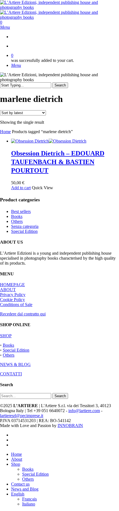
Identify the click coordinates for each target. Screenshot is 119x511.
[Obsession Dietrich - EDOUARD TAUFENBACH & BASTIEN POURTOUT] (48, 141)
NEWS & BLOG (15, 364)
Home (5, 131)
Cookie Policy (12, 299)
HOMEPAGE (12, 284)
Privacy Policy (12, 294)
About (16, 459)
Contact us (20, 484)
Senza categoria (24, 226)
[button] (5, 27)
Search (60, 85)
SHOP (6, 335)
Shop (15, 464)
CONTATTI (11, 374)
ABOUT (8, 289)
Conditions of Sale (16, 304)
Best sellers (21, 211)
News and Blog (24, 489)
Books (16, 216)
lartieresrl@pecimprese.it (21, 415)
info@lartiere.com (84, 410)
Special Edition (24, 231)
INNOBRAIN (70, 425)
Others (17, 221)
